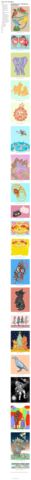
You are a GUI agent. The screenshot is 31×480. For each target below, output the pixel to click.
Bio (1, 27)
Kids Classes (3, 26)
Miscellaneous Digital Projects (5, 21)
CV (1, 31)
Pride (3, 11)
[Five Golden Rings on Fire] (20, 192)
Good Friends (17, 460)
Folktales (3, 13)
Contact (2, 30)
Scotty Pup (18, 312)
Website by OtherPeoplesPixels (15, 478)
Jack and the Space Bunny (5, 20)
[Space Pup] (20, 390)
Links (2, 29)
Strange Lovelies (4, 18)
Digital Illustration (5, 5)
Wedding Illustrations (5, 19)
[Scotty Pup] (20, 299)
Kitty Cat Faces (18, 218)
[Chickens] (20, 42)
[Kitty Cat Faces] (20, 211)
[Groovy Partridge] (20, 364)
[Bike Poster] (20, 466)
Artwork (2, 3)
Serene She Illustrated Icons (5, 16)
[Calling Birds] (20, 19)
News (2, 32)
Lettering (3, 23)
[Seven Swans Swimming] (20, 138)
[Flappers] (20, 321)
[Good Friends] (20, 446)
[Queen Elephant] (20, 65)
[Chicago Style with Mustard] (20, 247)
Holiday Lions (18, 352)
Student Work (4, 24)
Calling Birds (18, 32)
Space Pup (18, 403)
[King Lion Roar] (20, 112)
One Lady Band (18, 285)
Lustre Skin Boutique (5, 14)
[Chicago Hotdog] (20, 228)
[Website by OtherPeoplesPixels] (29, 1)
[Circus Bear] (20, 417)
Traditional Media (4, 22)
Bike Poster (17, 469)
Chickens (18, 50)
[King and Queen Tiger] (20, 89)
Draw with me (4, 25)
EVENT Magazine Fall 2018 (5, 12)
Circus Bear (18, 430)
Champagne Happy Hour (5, 8)
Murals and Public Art (5, 4)
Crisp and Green (4, 7)
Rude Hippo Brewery (5, 15)
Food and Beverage (5, 10)
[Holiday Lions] (20, 341)
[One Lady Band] (20, 271)
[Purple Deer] (20, 167)
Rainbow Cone (4, 9)
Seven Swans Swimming (18, 152)
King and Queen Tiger (18, 100)
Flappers (18, 328)
